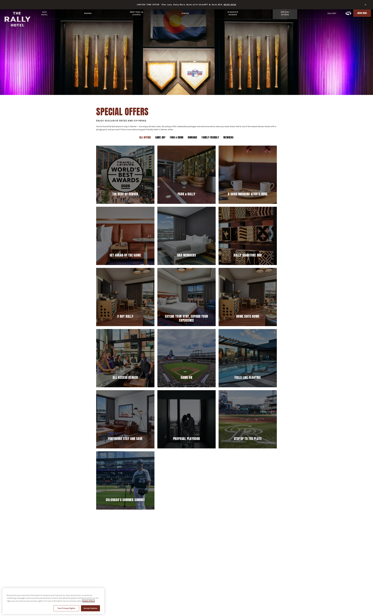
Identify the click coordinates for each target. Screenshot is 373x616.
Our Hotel (44, 13)
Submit (220, 552)
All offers (145, 137)
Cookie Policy (88, 601)
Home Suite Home (247, 316)
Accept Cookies (90, 608)
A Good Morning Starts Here (248, 194)
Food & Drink (176, 137)
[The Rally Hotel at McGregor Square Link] (17, 19)
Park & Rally (187, 194)
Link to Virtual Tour (348, 13)
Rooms (88, 13)
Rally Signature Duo (248, 255)
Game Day (160, 137)
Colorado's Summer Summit (125, 499)
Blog (102, 541)
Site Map (211, 541)
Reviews (281, 541)
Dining (185, 13)
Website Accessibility (236, 541)
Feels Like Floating (248, 377)
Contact (148, 541)
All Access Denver (125, 377)
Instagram (105, 590)
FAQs (89, 541)
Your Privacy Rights (66, 608)
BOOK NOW (230, 4)
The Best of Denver (125, 194)
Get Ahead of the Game (125, 255)
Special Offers (285, 13)
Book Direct (262, 541)
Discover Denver (232, 13)
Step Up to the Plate (248, 438)
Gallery (332, 13)
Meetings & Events (137, 13)
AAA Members (186, 255)
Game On (186, 377)
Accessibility (168, 541)
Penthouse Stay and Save (125, 438)
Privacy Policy (191, 541)
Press (116, 541)
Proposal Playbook (186, 438)
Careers (131, 541)
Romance (192, 137)
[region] (53, 601)
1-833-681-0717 (196, 581)
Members (228, 137)
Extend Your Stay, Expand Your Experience (186, 318)
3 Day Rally (125, 316)
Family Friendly (210, 137)
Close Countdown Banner (365, 4)
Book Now (362, 14)
